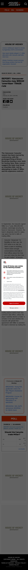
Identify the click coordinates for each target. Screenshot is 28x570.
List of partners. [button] (21, 290)
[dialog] (14, 285)
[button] (14, 281)
